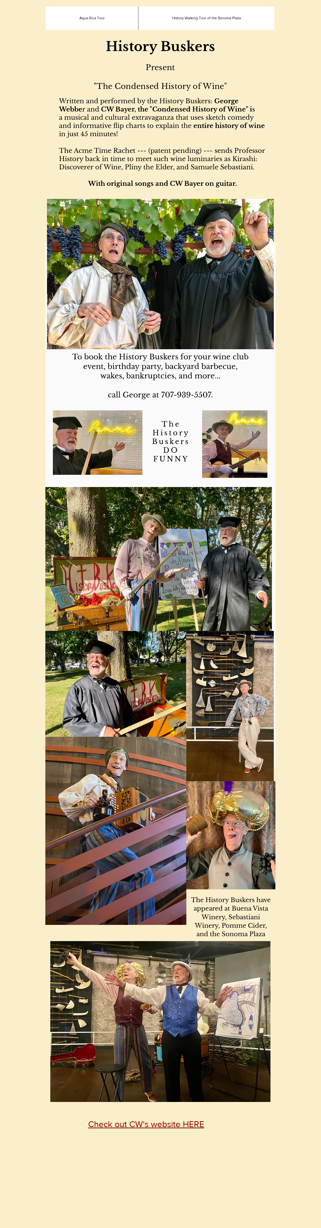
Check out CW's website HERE (146, 1124)
